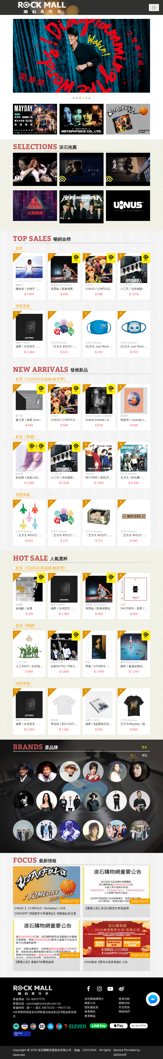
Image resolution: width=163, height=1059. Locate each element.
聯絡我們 (124, 1011)
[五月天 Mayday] (116, 830)
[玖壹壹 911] (139, 830)
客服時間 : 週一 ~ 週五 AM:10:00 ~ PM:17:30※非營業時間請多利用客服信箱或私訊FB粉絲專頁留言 (45, 1012)
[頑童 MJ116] (69, 801)
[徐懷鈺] (139, 771)
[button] (154, 7)
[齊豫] (93, 771)
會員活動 (124, 998)
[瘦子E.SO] (139, 801)
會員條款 (90, 1011)
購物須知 (124, 1003)
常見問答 (124, 1007)
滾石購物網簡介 (94, 998)
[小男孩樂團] (46, 830)
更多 (144, 747)
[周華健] (23, 771)
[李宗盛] (69, 830)
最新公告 (90, 1003)
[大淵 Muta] (116, 801)
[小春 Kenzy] (93, 801)
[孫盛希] (46, 801)
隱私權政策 (91, 1007)
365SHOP (120, 1054)
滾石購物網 (42, 8)
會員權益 (90, 1015)
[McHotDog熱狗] (23, 801)
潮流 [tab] (144, 755)
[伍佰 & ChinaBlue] (93, 830)
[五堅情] (23, 830)
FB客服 (153, 999)
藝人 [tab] (133, 755)
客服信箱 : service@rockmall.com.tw (37, 1003)
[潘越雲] (116, 771)
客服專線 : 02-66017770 (29, 999)
